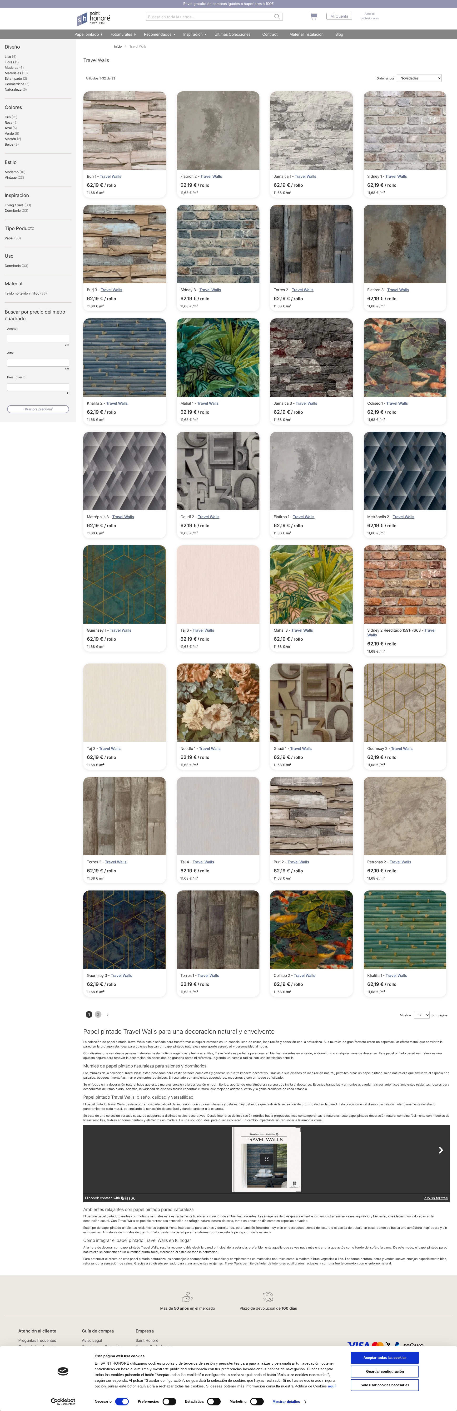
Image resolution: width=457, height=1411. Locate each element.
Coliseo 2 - (284, 975)
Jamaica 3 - (285, 403)
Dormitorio (16, 210)
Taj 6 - (186, 630)
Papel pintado (87, 34)
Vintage (14, 177)
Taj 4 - (186, 862)
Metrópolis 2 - (380, 516)
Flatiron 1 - (283, 516)
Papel (13, 238)
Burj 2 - (281, 862)
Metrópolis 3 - (99, 516)
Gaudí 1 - (282, 748)
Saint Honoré (147, 1340)
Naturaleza (16, 89)
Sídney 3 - (189, 289)
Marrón (13, 139)
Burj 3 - (94, 289)
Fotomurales (121, 34)
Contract (270, 34)
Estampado (16, 78)
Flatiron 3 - (377, 289)
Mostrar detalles (286, 1402)
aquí (332, 1386)
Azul (11, 128)
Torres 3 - (96, 862)
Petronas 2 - (378, 862)
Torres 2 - (283, 289)
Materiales (16, 73)
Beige (12, 144)
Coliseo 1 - (376, 403)
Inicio (118, 46)
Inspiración (193, 34)
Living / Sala (18, 205)
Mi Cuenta (339, 16)
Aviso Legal (92, 1340)
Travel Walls (110, 176)
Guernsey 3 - (99, 975)
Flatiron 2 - (190, 176)
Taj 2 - (93, 748)
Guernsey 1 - (98, 630)
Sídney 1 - (376, 176)
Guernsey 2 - (379, 748)
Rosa (11, 122)
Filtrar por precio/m (38, 409)
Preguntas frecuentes (37, 1340)
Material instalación (306, 34)
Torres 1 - (189, 975)
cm (67, 344)
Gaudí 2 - (189, 516)
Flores (12, 62)
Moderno (15, 172)
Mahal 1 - (188, 403)
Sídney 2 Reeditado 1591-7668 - (395, 630)
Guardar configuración (385, 1371)
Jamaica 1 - (284, 176)
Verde (12, 133)
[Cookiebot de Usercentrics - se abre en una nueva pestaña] (63, 1401)
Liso (10, 56)
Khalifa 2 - (96, 403)
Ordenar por (385, 78)
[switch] (169, 1402)
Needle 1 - (189, 748)
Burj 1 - (93, 176)
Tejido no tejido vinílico (26, 293)
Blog (339, 34)
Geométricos (17, 84)
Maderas (14, 67)
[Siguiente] (108, 1015)
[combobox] (214, 17)
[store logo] (94, 19)
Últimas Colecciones (232, 34)
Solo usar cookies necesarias (385, 1385)
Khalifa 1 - (376, 975)
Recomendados (157, 34)
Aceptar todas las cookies (384, 1358)
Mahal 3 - (282, 630)
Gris (11, 117)
